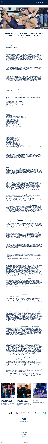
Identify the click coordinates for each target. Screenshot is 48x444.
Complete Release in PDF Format (11, 47)
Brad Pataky (25, 59)
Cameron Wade (28, 58)
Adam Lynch (27, 172)
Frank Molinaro (11, 56)
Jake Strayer (9, 104)
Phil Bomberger (9, 113)
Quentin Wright (33, 57)
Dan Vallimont (8, 60)
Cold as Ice (36, 400)
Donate (20, 6)
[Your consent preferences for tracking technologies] (2, 442)
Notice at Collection (24, 434)
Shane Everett (28, 272)
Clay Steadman (15, 57)
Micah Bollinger (30, 56)
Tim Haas (30, 59)
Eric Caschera (21, 271)
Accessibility (24, 436)
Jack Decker (8, 114)
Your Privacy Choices (24, 432)
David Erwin (29, 278)
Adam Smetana (8, 272)
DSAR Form (24, 430)
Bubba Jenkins (36, 59)
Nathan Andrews (8, 116)
